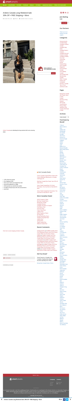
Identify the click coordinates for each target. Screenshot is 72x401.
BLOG (4, 5)
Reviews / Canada (64, 83)
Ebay (61, 185)
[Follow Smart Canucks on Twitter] (61, 13)
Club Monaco (63, 172)
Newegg (62, 249)
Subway (61, 299)
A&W (61, 144)
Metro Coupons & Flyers (42, 213)
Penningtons (62, 261)
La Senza (62, 225)
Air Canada (62, 132)
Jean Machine (63, 217)
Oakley (61, 256)
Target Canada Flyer (41, 222)
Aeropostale (62, 131)
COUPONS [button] (12, 5)
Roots (61, 277)
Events (61, 62)
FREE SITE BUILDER (60, 5)
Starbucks (62, 297)
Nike (61, 250)
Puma (61, 267)
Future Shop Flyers (41, 210)
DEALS (32, 5)
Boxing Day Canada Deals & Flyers (45, 263)
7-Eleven (62, 125)
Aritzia (61, 143)
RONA (61, 276)
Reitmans (62, 271)
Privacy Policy (41, 396)
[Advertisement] (36, 10)
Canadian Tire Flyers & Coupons (44, 205)
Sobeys (61, 293)
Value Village (63, 315)
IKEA (61, 212)
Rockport (62, 274)
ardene (5, 254)
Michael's (62, 243)
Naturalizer (62, 246)
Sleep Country (63, 291)
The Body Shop (63, 303)
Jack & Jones (63, 216)
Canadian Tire (63, 166)
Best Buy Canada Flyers (42, 201)
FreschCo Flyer (40, 208)
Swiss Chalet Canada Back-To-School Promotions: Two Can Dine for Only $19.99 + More (47, 187)
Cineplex (62, 170)
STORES (38, 5)
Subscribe (64, 23)
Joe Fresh (62, 218)
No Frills (62, 253)
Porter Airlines (63, 265)
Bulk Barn (62, 161)
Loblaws (62, 231)
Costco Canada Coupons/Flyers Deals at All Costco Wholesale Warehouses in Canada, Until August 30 (47, 177)
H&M (61, 208)
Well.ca (61, 321)
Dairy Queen (63, 178)
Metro (61, 241)
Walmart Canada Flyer (42, 223)
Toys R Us (62, 312)
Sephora (62, 283)
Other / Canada (63, 79)
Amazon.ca (62, 137)
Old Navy (62, 258)
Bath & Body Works (64, 149)
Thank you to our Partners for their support (64, 33)
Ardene (61, 141)
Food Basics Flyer (41, 207)
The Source (62, 308)
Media (51, 385)
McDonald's (62, 240)
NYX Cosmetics (63, 255)
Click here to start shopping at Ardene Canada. (13, 230)
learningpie (39, 244)
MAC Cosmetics (63, 237)
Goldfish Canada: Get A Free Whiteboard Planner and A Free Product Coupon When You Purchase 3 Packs (47, 232)
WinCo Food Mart (64, 323)
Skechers (62, 289)
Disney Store (63, 182)
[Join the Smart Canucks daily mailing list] (68, 13)
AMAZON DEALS (47, 5)
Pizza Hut (62, 262)
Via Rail (61, 317)
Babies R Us (63, 146)
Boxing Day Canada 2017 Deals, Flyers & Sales (64, 95)
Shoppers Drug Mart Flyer (43, 217)
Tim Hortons (62, 309)
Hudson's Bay (63, 211)
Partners (62, 101)
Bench (61, 151)
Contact (61, 98)
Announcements (63, 41)
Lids (61, 229)
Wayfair (61, 320)
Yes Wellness (63, 324)
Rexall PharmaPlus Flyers (43, 216)
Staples (61, 296)
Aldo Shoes (62, 135)
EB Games (62, 187)
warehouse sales (64, 86)
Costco (61, 176)
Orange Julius (63, 259)
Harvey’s (62, 205)
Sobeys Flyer (40, 219)
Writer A (16, 18)
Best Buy (62, 154)
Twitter (59, 383)
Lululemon (62, 235)
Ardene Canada (6, 130)
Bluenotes (62, 155)
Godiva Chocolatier (64, 197)
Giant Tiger (62, 196)
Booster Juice (63, 160)
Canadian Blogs (63, 42)
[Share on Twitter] (67, 399)
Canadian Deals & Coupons (26, 18)
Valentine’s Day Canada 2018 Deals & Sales (64, 109)
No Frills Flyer (40, 214)
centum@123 (40, 239)
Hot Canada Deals (44, 172)
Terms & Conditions (32, 396)
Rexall (61, 273)
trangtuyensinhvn (41, 230)
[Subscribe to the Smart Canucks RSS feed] (66, 13)
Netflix (61, 247)
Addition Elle (62, 129)
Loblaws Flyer (40, 211)
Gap (61, 193)
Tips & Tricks (63, 85)
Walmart (62, 318)
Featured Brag (63, 64)
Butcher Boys (63, 163)
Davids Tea (62, 179)
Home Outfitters (63, 209)
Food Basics (63, 188)
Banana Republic (64, 148)
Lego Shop (62, 228)
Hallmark (62, 203)
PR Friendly (62, 102)
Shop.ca (62, 285)
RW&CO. (62, 282)
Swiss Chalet (63, 300)
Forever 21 (62, 191)
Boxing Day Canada (41, 202)
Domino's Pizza (63, 184)
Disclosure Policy (64, 99)
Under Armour (63, 314)
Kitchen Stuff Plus (64, 222)
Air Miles (62, 134)
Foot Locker (62, 190)
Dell (61, 181)
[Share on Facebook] (64, 399)
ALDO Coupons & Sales (42, 199)
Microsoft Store (63, 244)
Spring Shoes (40, 220)
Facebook (59, 382)
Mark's (61, 238)
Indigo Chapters (63, 214)
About (51, 383)
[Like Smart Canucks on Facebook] (63, 13)
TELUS (61, 302)
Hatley (61, 206)
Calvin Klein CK (63, 164)
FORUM (25, 5)
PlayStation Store (64, 264)
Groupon (62, 199)
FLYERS (19, 5)
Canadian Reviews (41, 204)
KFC (61, 220)
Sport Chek (62, 294)
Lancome (62, 223)
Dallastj (38, 235)
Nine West (62, 252)
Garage (61, 194)
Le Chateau (62, 226)
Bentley (61, 152)
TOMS (61, 311)
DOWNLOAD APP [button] (64, 8)
